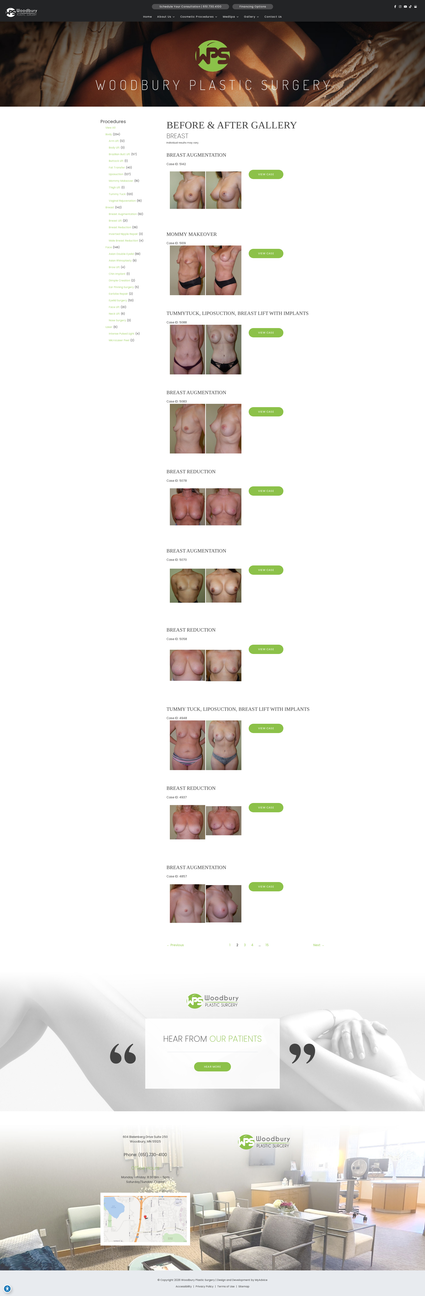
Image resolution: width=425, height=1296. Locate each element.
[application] (173, 16)
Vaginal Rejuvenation (122, 201)
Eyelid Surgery (118, 300)
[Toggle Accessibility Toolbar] (7, 1289)
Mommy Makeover (121, 181)
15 (267, 945)
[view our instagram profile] (400, 7)
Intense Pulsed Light (121, 334)
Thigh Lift (114, 187)
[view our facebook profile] (395, 7)
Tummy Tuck (117, 194)
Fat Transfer (117, 167)
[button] (190, 6)
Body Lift (114, 148)
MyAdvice (260, 1280)
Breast (109, 207)
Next (318, 945)
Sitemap (243, 1286)
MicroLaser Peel (119, 340)
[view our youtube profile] (405, 7)
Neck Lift (114, 314)
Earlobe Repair (118, 294)
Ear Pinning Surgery (121, 287)
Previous (175, 945)
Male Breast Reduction (123, 241)
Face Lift (114, 307)
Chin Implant (117, 274)
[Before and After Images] (206, 215)
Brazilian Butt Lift (119, 154)
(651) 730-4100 (152, 1154)
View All (110, 128)
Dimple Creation (119, 280)
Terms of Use (226, 1286)
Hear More (212, 1067)
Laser (108, 327)
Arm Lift (114, 141)
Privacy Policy (204, 1286)
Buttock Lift (116, 161)
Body (108, 134)
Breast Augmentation (123, 214)
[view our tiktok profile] (410, 7)
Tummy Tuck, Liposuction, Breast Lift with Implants (238, 709)
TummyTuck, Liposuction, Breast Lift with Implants (238, 313)
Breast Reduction (120, 227)
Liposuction (116, 174)
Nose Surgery (117, 320)
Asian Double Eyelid (121, 254)
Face (108, 247)
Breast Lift (115, 221)
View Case (266, 174)
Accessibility (184, 1286)
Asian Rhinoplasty (120, 260)
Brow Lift (114, 267)
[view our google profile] (415, 7)
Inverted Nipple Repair (123, 234)
